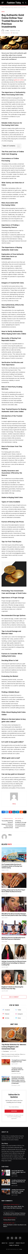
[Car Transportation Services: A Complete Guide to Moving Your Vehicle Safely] (14, 854)
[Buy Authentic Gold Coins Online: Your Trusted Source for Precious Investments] (14, 43)
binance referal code (8, 1222)
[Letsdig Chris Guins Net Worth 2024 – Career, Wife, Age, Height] (6, 1192)
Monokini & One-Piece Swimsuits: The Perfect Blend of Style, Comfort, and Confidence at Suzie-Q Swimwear (19, 1080)
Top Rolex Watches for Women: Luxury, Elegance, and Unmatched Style (14, 1047)
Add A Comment (14, 997)
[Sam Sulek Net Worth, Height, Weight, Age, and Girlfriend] (6, 1173)
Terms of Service (14, 1245)
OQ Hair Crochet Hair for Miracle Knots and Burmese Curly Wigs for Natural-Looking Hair (14, 963)
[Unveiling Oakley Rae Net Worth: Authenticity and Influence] (6, 1182)
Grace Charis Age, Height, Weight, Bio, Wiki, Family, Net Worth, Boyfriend (13, 1207)
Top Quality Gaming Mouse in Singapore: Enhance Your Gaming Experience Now (7, 824)
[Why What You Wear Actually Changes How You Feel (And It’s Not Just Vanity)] (14, 904)
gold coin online (19, 80)
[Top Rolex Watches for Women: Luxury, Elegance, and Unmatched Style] (14, 1034)
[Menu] (3, 2)
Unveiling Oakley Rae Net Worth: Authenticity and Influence (19, 1181)
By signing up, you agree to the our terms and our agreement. (14, 1117)
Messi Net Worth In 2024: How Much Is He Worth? (14, 1225)
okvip (20, 1249)
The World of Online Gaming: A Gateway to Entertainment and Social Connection (14, 1213)
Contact (11, 1243)
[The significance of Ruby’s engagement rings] (6, 1062)
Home (3, 7)
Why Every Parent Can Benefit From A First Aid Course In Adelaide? (13, 938)
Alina (7, 30)
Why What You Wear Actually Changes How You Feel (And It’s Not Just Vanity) (14, 914)
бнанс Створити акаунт (9, 1217)
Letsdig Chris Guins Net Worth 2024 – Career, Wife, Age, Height (18, 1191)
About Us (4, 1243)
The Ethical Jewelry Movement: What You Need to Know (17, 1069)
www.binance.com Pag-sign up (11, 1204)
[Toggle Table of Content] (18, 146)
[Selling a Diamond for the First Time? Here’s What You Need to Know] (14, 880)
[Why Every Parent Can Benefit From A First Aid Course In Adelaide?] (14, 927)
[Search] (23, 2)
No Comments (6, 32)
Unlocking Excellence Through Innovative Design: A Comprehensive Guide (20, 824)
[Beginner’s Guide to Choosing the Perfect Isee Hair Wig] (14, 977)
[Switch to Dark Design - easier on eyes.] (25, 2)
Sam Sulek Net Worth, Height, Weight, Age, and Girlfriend (18, 1172)
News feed (7, 7)
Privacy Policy (17, 1116)
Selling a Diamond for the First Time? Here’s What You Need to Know (13, 891)
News (3, 11)
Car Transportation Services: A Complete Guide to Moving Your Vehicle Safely (12, 866)
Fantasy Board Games (9, 1219)
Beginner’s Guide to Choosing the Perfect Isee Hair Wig (12, 987)
